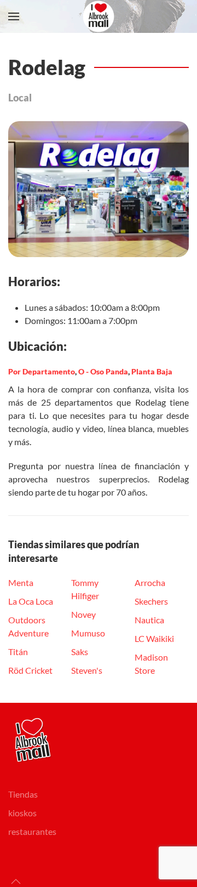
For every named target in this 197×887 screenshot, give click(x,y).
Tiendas (23, 794)
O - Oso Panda (103, 371)
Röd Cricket (30, 670)
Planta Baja (151, 371)
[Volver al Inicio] (98, 16)
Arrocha (150, 582)
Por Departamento (41, 371)
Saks (79, 651)
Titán (18, 651)
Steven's (86, 670)
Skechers (151, 601)
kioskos (22, 813)
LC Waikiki (154, 638)
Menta (20, 582)
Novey (83, 614)
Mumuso (88, 633)
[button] (13, 16)
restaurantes (32, 831)
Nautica (149, 620)
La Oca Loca (30, 601)
